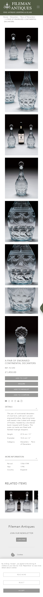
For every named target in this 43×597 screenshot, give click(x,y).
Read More (21, 575)
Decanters (14, 17)
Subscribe (21, 540)
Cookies (20, 555)
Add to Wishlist (21, 389)
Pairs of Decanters (28, 17)
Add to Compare (21, 395)
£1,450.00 (10, 372)
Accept (21, 591)
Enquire (21, 384)
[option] (19, 501)
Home (5, 17)
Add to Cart (21, 378)
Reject (21, 583)
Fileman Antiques (21, 527)
